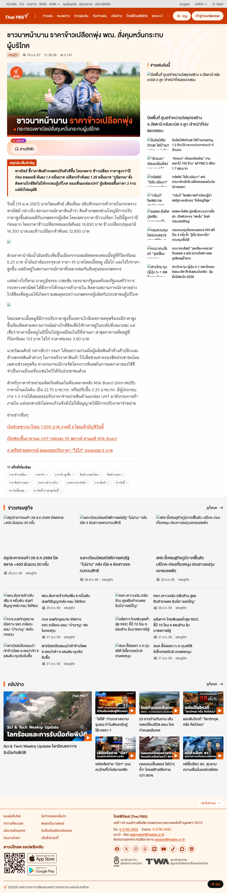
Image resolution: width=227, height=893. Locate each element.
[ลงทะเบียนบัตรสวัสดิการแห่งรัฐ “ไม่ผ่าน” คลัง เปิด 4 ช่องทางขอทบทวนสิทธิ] (113, 534)
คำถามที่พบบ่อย (13, 823)
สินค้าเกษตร (114, 474)
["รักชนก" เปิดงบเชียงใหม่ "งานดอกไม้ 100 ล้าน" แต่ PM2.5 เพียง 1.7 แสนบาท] (158, 162)
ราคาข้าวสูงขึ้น (63, 474)
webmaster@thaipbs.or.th (147, 834)
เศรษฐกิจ (13, 55)
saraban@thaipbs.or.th (170, 839)
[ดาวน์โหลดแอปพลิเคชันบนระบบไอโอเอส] (42, 858)
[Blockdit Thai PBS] (182, 849)
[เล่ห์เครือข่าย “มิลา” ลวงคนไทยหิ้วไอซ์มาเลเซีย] (115, 747)
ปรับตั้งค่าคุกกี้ (49, 837)
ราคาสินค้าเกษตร (19, 482)
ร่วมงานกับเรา (12, 837)
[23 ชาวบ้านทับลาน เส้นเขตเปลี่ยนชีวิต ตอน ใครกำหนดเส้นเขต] (159, 702)
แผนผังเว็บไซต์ (12, 816)
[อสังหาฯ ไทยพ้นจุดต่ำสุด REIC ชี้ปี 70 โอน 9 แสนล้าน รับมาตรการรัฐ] (133, 626)
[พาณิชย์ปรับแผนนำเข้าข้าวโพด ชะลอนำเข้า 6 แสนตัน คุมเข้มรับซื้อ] (21, 653)
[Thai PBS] (17, 15)
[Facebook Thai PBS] (117, 849)
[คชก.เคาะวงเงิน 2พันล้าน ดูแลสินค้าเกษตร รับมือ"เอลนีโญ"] (133, 603)
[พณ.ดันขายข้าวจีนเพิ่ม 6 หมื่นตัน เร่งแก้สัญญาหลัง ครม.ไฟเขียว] (21, 603)
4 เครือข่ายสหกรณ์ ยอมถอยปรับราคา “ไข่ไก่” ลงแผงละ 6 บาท (60, 450)
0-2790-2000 (128, 829)
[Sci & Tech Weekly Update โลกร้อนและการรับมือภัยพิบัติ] (48, 716)
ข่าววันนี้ (120, 482)
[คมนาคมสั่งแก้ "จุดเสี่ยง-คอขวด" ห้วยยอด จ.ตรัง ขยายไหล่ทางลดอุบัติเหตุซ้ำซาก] (158, 252)
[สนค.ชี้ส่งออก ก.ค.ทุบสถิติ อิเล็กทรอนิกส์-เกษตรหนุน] (133, 653)
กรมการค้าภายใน (47, 482)
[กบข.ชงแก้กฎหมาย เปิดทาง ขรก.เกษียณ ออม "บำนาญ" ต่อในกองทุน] (21, 626)
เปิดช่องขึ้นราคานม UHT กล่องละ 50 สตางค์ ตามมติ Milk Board (62, 438)
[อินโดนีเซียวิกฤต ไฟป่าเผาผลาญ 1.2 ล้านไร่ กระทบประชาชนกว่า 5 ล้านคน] (158, 143)
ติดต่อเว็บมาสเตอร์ (52, 823)
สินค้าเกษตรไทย (89, 474)
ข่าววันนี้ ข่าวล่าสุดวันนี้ (46, 490)
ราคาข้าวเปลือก (17, 474)
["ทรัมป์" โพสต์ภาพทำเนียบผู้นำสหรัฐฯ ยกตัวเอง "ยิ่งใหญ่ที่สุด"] (158, 199)
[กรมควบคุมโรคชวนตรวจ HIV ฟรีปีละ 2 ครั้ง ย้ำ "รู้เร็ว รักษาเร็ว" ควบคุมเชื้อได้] (158, 233)
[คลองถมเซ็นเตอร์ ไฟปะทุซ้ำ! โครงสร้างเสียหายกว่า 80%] (159, 747)
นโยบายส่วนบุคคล (14, 830)
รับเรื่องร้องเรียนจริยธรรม (56, 830)
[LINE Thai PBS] (154, 849)
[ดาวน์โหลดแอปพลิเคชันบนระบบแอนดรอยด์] (42, 870)
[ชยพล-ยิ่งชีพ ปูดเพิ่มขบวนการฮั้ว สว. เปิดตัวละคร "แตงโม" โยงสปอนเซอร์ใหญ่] (158, 215)
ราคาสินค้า (100, 482)
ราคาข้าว (40, 474)
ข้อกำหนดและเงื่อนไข (53, 816)
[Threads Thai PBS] (145, 849)
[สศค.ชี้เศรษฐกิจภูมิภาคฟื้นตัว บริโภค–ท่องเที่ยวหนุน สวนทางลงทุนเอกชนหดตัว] (189, 534)
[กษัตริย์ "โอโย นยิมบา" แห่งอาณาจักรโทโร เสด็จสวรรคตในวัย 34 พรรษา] (158, 180)
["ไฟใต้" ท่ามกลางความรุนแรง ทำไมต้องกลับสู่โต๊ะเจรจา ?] (115, 702)
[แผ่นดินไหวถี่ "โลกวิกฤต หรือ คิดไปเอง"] (203, 702)
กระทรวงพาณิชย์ (76, 482)
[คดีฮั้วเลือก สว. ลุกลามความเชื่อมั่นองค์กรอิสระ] (203, 747)
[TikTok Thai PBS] (172, 849)
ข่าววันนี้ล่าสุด (16, 490)
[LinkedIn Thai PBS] (191, 849)
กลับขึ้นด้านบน (208, 803)
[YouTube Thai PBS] (163, 849)
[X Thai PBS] (126, 849)
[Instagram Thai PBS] (135, 849)
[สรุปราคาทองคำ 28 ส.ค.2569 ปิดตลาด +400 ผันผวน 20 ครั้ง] (37, 534)
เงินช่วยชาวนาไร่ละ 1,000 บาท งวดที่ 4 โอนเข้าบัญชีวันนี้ (55, 427)
